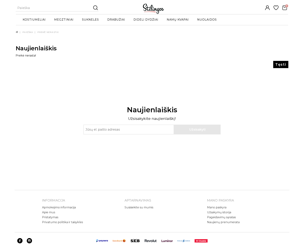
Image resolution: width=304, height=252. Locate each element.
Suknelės (90, 19)
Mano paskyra (216, 207)
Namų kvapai (178, 19)
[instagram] (29, 242)
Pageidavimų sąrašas (221, 217)
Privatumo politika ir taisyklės (62, 222)
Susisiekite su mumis (139, 207)
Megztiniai (64, 19)
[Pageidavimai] (276, 9)
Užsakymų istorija (219, 212)
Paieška (28, 32)
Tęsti (280, 64)
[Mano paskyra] (267, 9)
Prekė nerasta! (48, 32)
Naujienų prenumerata (223, 222)
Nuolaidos (207, 19)
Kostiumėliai (34, 19)
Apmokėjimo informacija (59, 207)
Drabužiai (116, 19)
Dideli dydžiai (146, 19)
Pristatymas (50, 217)
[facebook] (20, 242)
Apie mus (48, 212)
